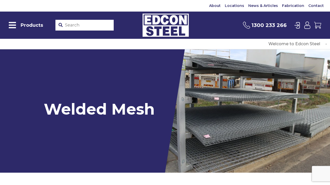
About (215, 5)
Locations (234, 5)
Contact (316, 5)
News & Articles (263, 5)
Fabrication (293, 5)
